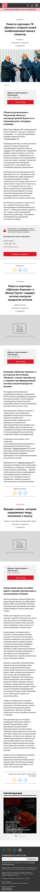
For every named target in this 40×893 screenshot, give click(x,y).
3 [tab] (20, 836)
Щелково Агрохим (20, 448)
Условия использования (7, 889)
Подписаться (32, 859)
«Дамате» (16, 129)
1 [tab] (15, 836)
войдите (32, 230)
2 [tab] (18, 836)
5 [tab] (24, 836)
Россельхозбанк (10, 139)
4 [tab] (22, 836)
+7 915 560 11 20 (9, 244)
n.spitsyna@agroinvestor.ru (11, 247)
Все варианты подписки (20, 254)
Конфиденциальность (6, 888)
